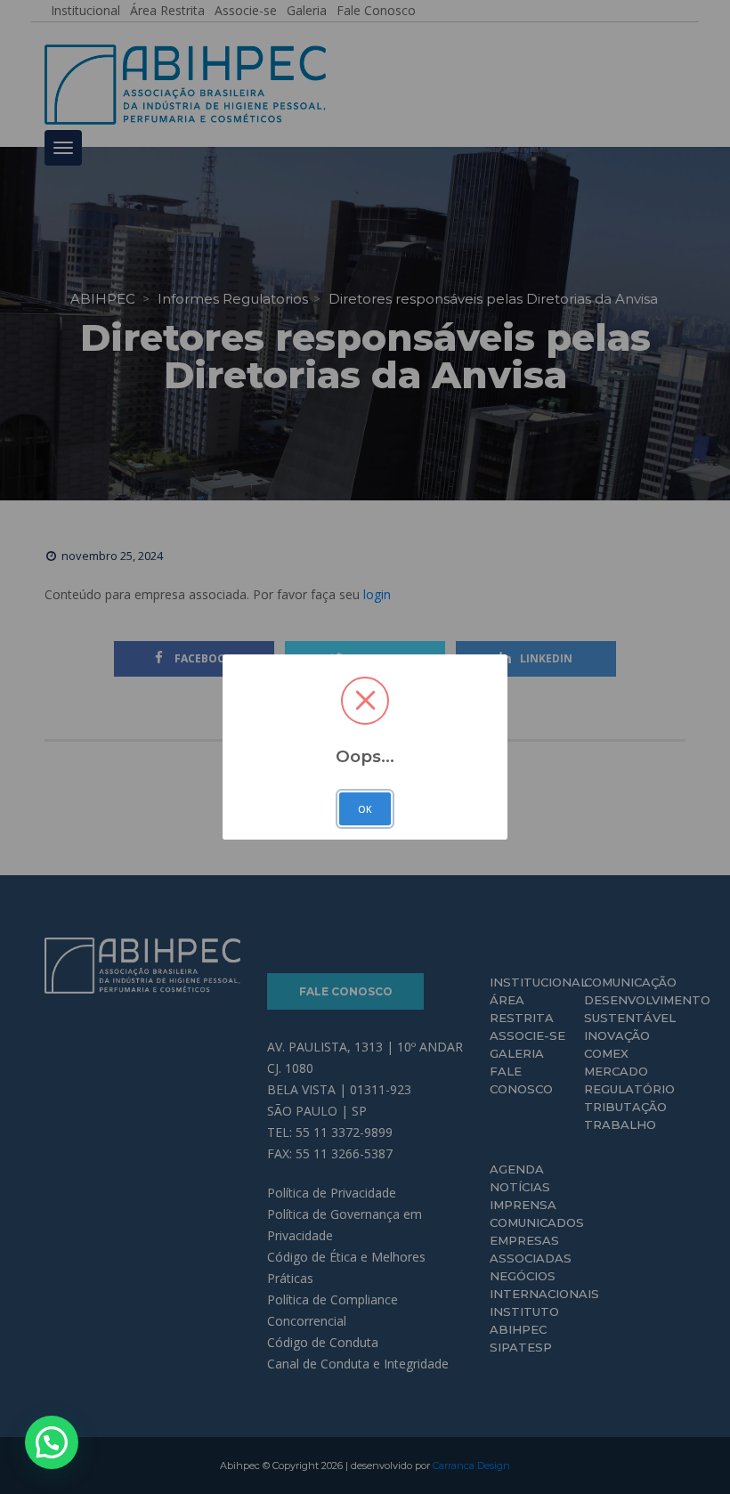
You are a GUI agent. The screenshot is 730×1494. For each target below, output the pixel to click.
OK (365, 809)
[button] (51, 1442)
